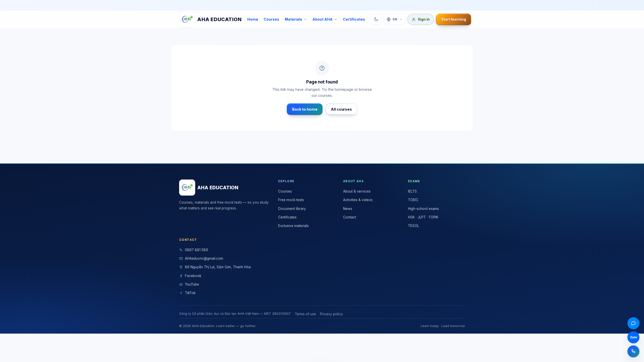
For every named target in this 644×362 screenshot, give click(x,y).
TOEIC (413, 200)
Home (252, 19)
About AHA (322, 19)
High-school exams (423, 209)
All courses (341, 109)
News (347, 209)
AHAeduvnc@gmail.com (204, 258)
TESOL (413, 226)
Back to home (304, 109)
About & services (357, 191)
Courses (271, 19)
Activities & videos (358, 200)
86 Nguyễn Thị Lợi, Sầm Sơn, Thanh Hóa (218, 267)
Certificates (354, 19)
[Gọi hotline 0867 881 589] (633, 351)
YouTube (192, 284)
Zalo (633, 337)
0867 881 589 (196, 250)
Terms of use (305, 314)
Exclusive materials (293, 226)
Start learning (453, 19)
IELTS (412, 191)
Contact (349, 217)
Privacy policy (331, 314)
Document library (292, 209)
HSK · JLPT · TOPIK (423, 217)
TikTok (190, 293)
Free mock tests (291, 200)
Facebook (193, 276)
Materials (293, 19)
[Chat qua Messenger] (633, 323)
